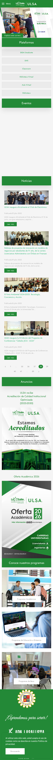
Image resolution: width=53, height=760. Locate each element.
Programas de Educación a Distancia (26, 640)
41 (21, 371)
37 (34, 366)
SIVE (26, 60)
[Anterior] (5, 366)
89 (33, 371)
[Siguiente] (38, 371)
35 (22, 366)
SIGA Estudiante (26, 52)
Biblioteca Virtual (26, 77)
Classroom (26, 68)
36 (28, 366)
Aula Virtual (26, 85)
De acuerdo (15, 751)
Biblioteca (26, 93)
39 (47, 366)
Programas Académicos (26, 599)
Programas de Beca (26, 681)
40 (15, 371)
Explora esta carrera (12, 35)
